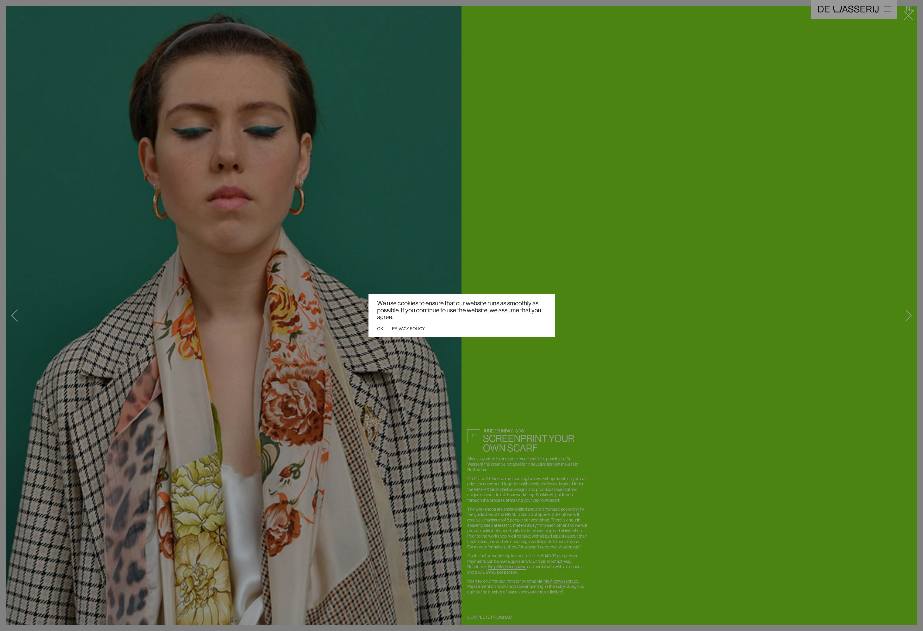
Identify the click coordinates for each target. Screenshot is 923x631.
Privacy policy (408, 328)
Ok (380, 328)
